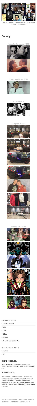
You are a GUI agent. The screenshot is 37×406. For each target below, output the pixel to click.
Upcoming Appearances (9, 320)
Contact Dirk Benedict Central (11, 341)
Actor (4, 327)
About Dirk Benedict (8, 324)
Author (4, 330)
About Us (5, 337)
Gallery (5, 334)
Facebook (5, 351)
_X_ (4, 354)
